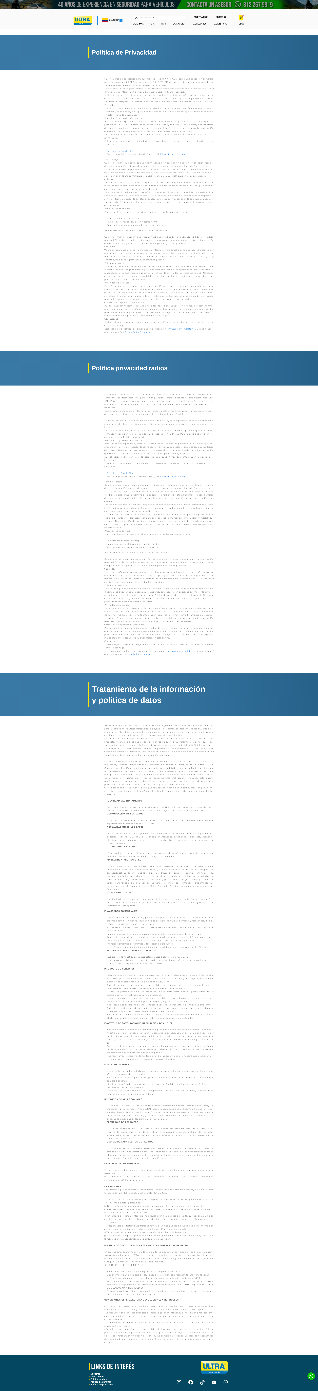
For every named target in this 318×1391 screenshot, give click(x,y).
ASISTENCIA (220, 24)
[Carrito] (241, 17)
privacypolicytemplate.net (181, 329)
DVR (163, 24)
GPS (152, 24)
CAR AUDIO (178, 24)
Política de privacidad (101, 1384)
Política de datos (98, 1379)
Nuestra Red (96, 1376)
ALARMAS (138, 24)
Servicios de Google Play (120, 151)
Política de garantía (100, 1382)
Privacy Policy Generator (138, 332)
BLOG (241, 24)
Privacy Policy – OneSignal (174, 154)
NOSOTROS (220, 17)
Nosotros (94, 1374)
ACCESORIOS (200, 24)
